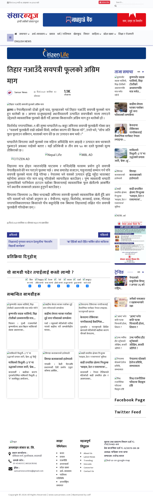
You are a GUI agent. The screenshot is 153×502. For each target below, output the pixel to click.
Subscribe (105, 2)
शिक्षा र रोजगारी (126, 34)
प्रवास (52, 34)
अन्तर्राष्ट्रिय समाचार (62, 484)
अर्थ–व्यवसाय (38, 34)
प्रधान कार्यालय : (19, 453)
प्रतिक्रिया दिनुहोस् (22, 257)
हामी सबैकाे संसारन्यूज (27, 21)
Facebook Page (130, 400)
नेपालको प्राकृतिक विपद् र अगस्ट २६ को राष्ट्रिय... (129, 283)
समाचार (23, 34)
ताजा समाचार (125, 71)
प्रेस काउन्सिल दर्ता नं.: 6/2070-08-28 (121, 448)
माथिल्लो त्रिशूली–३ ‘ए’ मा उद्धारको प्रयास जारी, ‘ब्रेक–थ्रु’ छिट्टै (22, 367)
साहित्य (95, 34)
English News (22, 41)
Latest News (89, 457)
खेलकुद (77, 34)
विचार (86, 34)
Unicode (88, 464)
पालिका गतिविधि (61, 476)
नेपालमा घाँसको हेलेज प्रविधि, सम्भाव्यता (137, 362)
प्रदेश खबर (109, 34)
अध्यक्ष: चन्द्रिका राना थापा (116, 452)
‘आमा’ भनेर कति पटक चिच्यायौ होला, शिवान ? (136, 322)
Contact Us (89, 471)
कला (62, 453)
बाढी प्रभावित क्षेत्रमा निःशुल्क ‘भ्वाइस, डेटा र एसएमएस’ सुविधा (94, 367)
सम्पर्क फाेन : (18, 460)
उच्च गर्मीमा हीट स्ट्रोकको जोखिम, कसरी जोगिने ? (137, 343)
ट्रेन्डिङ (119, 272)
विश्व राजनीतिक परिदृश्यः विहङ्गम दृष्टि (137, 382)
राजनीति (63, 460)
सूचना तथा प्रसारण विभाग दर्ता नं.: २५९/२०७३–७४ (119, 443)
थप (138, 72)
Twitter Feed (128, 412)
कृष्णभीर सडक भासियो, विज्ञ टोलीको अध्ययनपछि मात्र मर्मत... (136, 84)
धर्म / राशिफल (64, 34)
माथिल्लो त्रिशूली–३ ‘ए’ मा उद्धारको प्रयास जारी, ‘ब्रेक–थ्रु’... (130, 155)
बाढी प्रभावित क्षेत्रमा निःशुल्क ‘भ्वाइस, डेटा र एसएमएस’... (136, 194)
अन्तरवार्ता (64, 464)
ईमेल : (16, 468)
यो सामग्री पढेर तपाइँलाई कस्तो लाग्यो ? (40, 273)
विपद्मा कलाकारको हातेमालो (58, 359)
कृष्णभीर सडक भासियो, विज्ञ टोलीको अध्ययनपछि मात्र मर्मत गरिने (23, 318)
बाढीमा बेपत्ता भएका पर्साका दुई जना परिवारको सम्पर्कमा (58, 316)
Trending (88, 460)
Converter (88, 467)
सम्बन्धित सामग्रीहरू (23, 295)
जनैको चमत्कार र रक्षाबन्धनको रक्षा (137, 302)
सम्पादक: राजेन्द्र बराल (114, 456)
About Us (88, 453)
